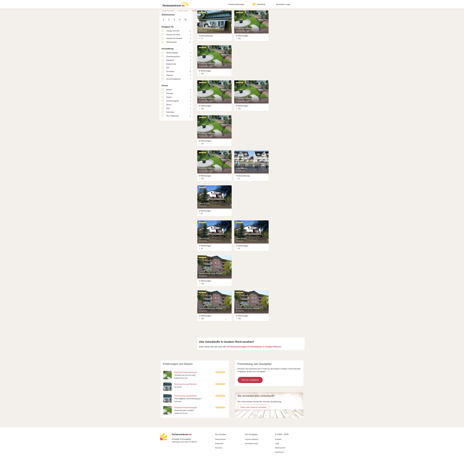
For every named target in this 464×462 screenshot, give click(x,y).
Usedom (227, 11)
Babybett (178, 60)
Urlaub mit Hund (178, 34)
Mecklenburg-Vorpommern (202, 11)
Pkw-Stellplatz (178, 116)
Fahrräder (178, 112)
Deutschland (220, 439)
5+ (186, 19)
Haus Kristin (204, 203)
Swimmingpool (178, 101)
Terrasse (178, 93)
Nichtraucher (178, 42)
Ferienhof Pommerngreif (246, 28)
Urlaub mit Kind (178, 31)
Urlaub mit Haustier (178, 38)
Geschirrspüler (178, 53)
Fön (178, 68)
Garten (178, 97)
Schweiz (218, 448)
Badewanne (178, 64)
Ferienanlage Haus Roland (210, 273)
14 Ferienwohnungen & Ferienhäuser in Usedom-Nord (252, 346)
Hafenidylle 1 (242, 168)
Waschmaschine (178, 56)
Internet (178, 75)
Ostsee (218, 11)
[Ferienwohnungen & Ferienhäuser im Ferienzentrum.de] (174, 4)
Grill (178, 108)
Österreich (219, 443)
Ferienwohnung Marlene (209, 28)
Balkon (178, 89)
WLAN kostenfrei (178, 79)
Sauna (178, 104)
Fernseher (178, 71)
